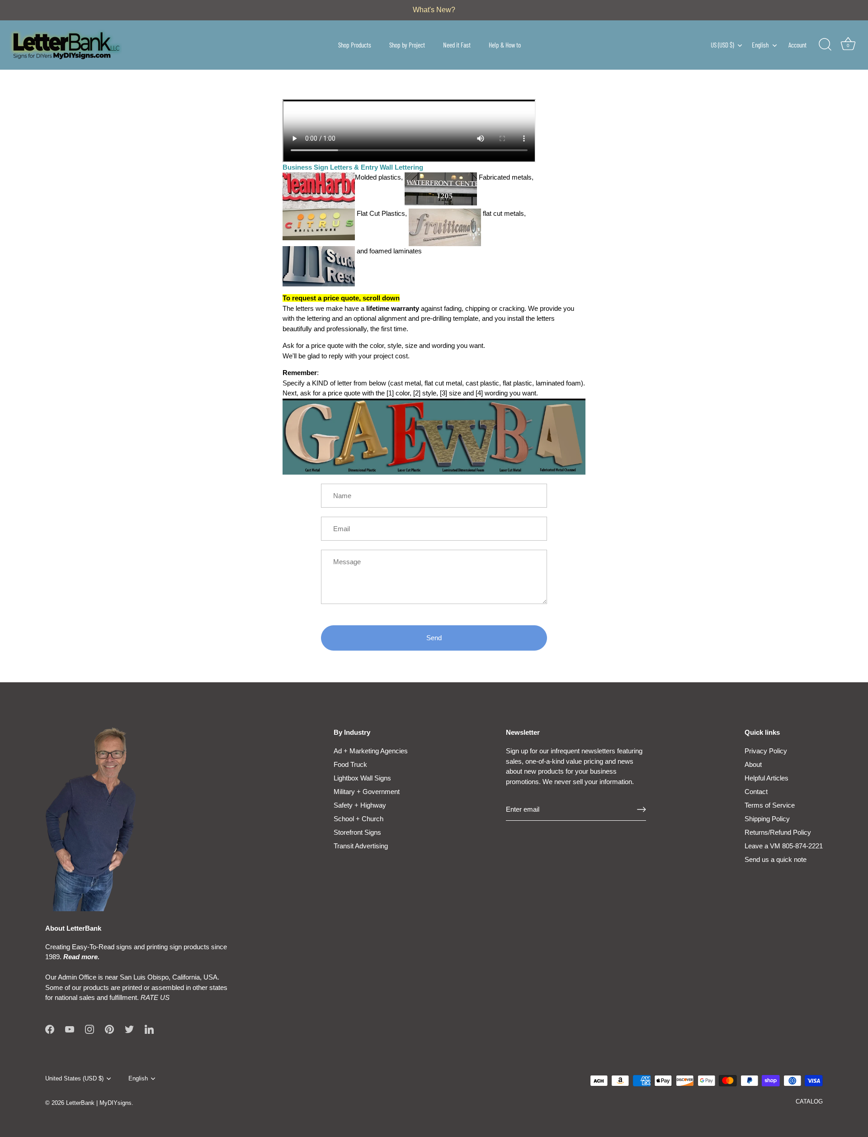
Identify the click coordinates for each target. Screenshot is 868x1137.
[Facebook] (49, 1028)
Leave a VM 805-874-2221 (784, 846)
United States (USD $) (74, 1078)
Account (797, 45)
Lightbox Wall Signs (362, 778)
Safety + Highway (360, 805)
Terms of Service (770, 805)
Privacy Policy (766, 751)
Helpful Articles (766, 778)
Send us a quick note (776, 859)
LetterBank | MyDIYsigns (99, 1102)
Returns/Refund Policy (778, 832)
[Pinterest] (109, 1028)
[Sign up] (641, 809)
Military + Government (367, 791)
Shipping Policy (767, 819)
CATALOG (809, 1101)
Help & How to (505, 45)
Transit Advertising (361, 846)
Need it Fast (457, 45)
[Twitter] (129, 1028)
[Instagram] (89, 1028)
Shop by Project (407, 45)
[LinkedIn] (149, 1028)
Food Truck (350, 764)
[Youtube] (69, 1028)
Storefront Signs (357, 832)
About (753, 764)
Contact (756, 791)
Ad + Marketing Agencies (371, 751)
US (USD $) (722, 45)
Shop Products (354, 45)
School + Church (358, 819)
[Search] (825, 45)
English (760, 45)
